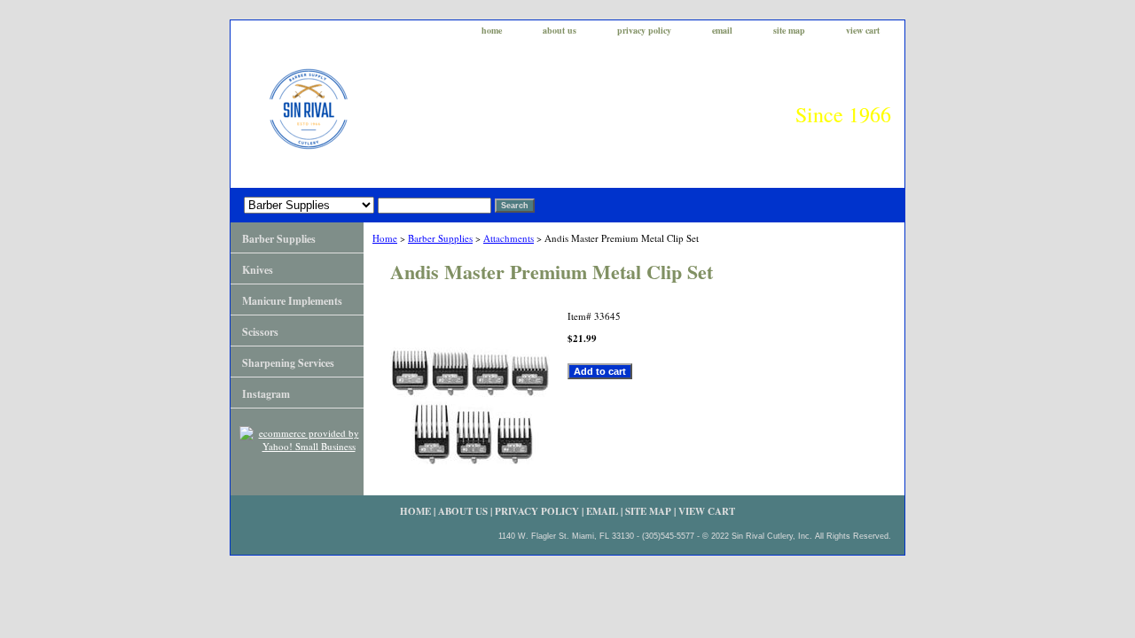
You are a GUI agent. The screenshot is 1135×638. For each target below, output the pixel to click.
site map (789, 30)
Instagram (266, 393)
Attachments (508, 238)
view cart (863, 30)
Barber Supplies (440, 238)
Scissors (260, 331)
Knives (257, 269)
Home (384, 238)
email (722, 30)
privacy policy (644, 30)
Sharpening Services (288, 362)
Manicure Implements (292, 300)
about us (559, 30)
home (491, 30)
